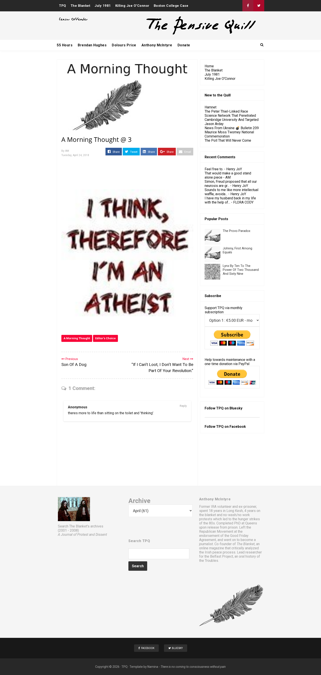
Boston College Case (171, 6)
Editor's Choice (105, 338)
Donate (184, 45)
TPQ (62, 6)
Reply (183, 405)
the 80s (209, 523)
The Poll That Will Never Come (228, 140)
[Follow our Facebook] (247, 5)
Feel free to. (214, 169)
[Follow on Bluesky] (258, 5)
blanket (210, 515)
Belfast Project (221, 556)
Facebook (238, 426)
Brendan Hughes (92, 45)
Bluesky (236, 408)
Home (209, 66)
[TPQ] (184, 34)
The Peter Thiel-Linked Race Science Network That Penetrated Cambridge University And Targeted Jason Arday (232, 117)
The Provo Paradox (236, 231)
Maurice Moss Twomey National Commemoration (229, 134)
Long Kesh (234, 511)
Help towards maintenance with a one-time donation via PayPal (230, 362)
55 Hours (64, 45)
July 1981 (103, 6)
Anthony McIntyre (157, 45)
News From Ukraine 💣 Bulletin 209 (232, 128)
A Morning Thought (77, 338)
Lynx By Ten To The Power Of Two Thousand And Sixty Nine (241, 270)
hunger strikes (249, 519)
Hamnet (210, 107)
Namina (152, 666)
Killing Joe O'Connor (132, 6)
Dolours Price (124, 45)
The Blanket (80, 6)
